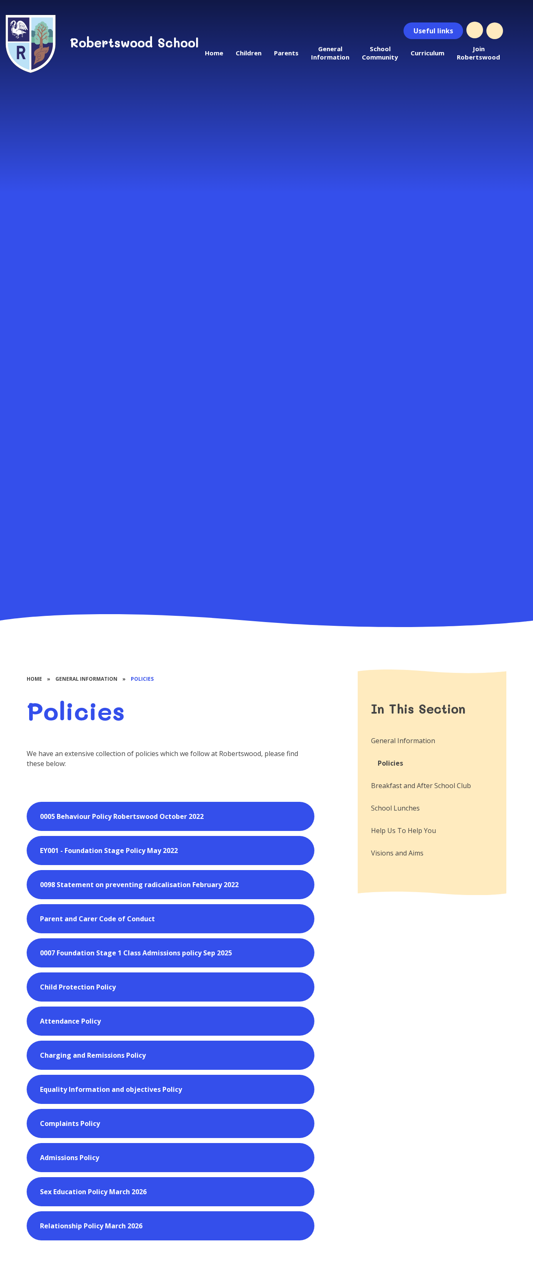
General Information (86, 678)
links (433, 30)
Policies (142, 678)
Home (34, 678)
